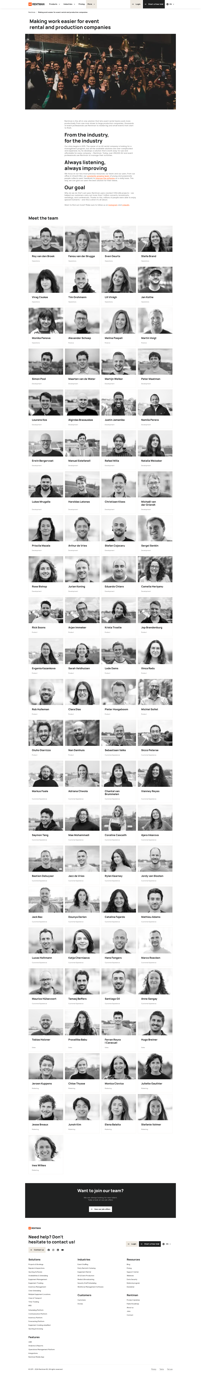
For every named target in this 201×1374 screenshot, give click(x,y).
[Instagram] (53, 1250)
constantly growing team (98, 176)
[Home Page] (36, 4)
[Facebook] (48, 1250)
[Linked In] (58, 1250)
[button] (55, 4)
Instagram (113, 205)
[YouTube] (62, 1250)
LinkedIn (125, 205)
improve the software (105, 178)
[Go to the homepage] (34, 1228)
